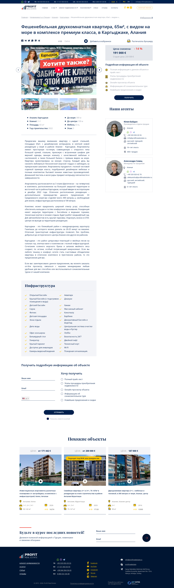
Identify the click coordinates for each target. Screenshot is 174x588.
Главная (45, 8)
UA (80, 2)
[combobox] (25, 398)
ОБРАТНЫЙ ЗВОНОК (144, 8)
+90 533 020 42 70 (134, 174)
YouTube (94, 566)
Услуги (22, 567)
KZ (61, 2)
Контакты (114, 8)
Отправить (59, 412)
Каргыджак (64, 17)
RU (99, 2)
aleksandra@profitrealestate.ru (139, 177)
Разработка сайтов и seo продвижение (115, 583)
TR (41, 2)
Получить (129, 97)
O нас (53, 8)
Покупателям (85, 8)
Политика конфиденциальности (82, 583)
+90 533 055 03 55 (134, 135)
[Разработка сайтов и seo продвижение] (133, 584)
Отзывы (104, 8)
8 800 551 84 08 (63, 574)
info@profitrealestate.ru (144, 2)
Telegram (94, 576)
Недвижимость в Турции (40, 17)
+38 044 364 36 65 (64, 570)
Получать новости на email (60, 419)
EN (129, 2)
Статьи (95, 8)
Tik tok (93, 573)
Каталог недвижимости (68, 8)
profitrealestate (130, 564)
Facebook (94, 563)
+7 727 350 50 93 (63, 567)
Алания (55, 17)
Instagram (94, 570)
